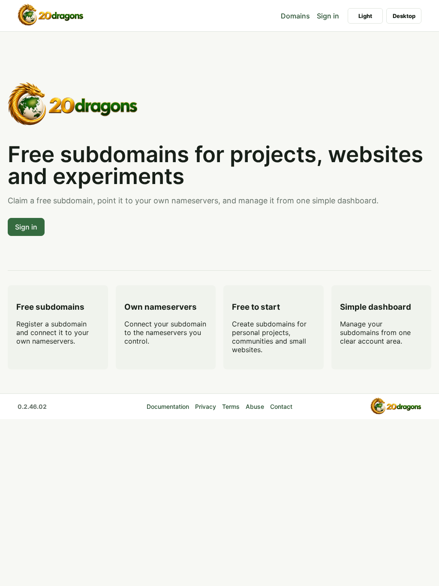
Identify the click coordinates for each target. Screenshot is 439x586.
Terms (231, 406)
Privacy (205, 406)
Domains (295, 16)
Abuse (255, 406)
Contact (281, 406)
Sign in (328, 16)
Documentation (168, 406)
